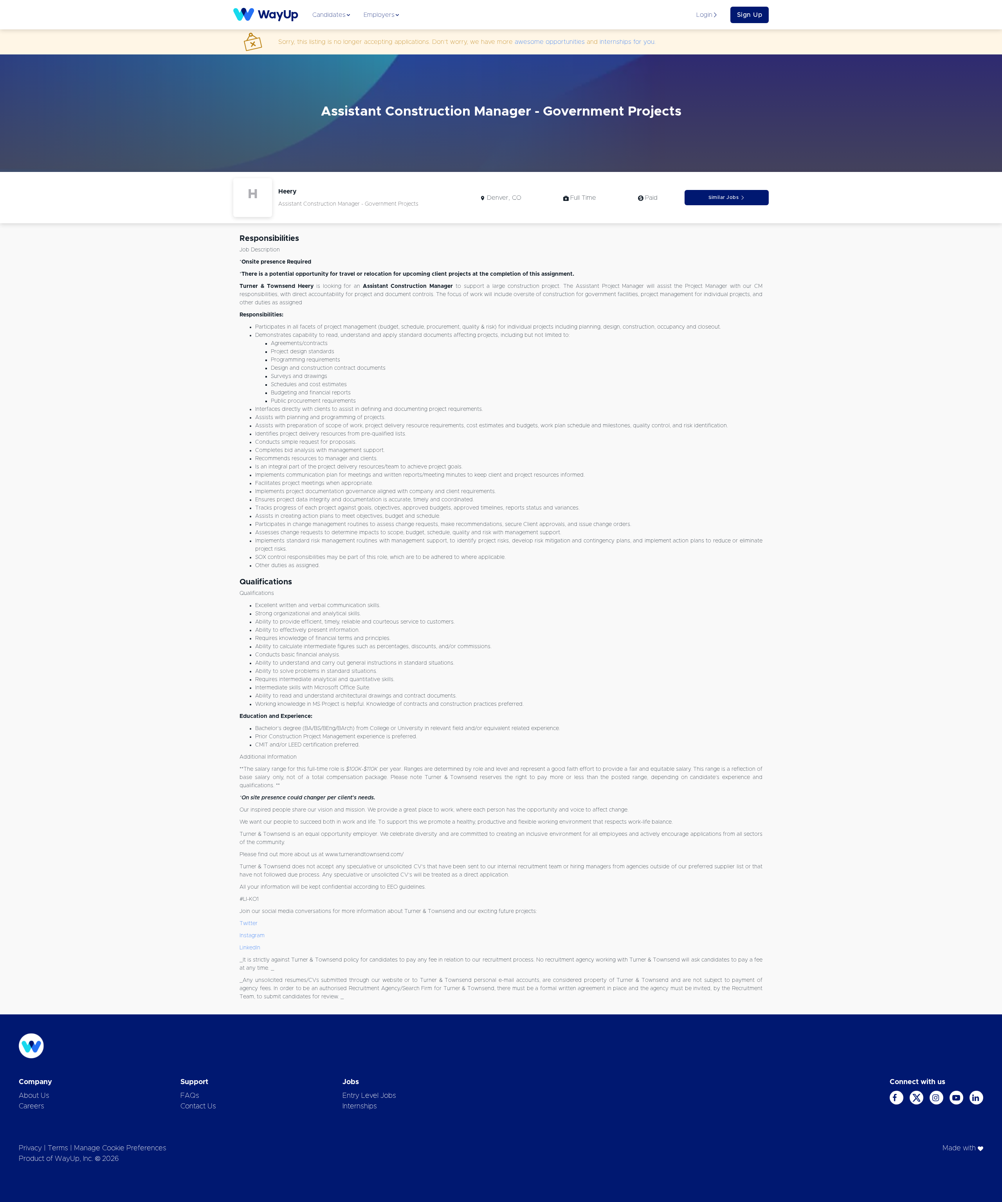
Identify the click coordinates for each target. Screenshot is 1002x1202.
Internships (359, 1106)
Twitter (249, 923)
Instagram (252, 935)
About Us (34, 1095)
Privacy (30, 1148)
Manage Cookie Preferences (120, 1148)
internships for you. (628, 42)
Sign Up (749, 15)
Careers (31, 1106)
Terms (58, 1148)
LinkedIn (250, 948)
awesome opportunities (550, 42)
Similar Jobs (723, 197)
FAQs (189, 1095)
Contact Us (198, 1106)
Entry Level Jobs (369, 1095)
